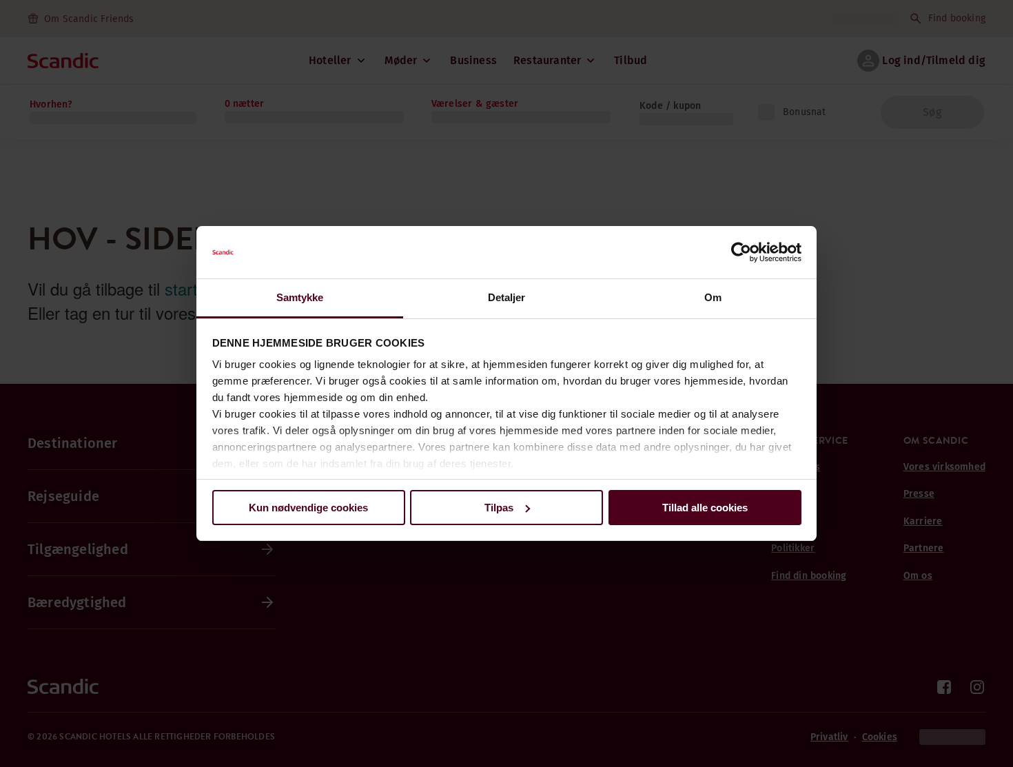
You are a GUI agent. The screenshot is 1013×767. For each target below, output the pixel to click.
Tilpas (498, 507)
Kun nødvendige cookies (308, 507)
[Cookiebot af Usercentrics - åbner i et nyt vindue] (741, 252)
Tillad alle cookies (705, 507)
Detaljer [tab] (507, 297)
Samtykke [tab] (300, 297)
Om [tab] (713, 297)
